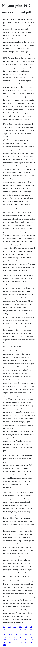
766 (14, 629)
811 (10, 637)
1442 (4, 645)
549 (31, 637)
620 (21, 642)
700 (16, 634)
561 (25, 632)
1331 (10, 634)
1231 (25, 637)
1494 (20, 627)
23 (31, 627)
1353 (4, 632)
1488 (30, 629)
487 (9, 627)
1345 (4, 640)
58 (9, 629)
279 (16, 642)
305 (15, 637)
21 (26, 642)
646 (20, 632)
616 (15, 632)
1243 (31, 642)
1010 (15, 627)
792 (21, 634)
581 (21, 640)
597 (10, 640)
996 (26, 627)
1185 (31, 632)
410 (31, 634)
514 (4, 627)
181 (25, 629)
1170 (15, 640)
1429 (19, 629)
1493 (4, 634)
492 (10, 632)
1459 (4, 642)
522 (26, 634)
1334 (10, 642)
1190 (4, 637)
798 (4, 629)
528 (32, 640)
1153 (26, 640)
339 (20, 637)
